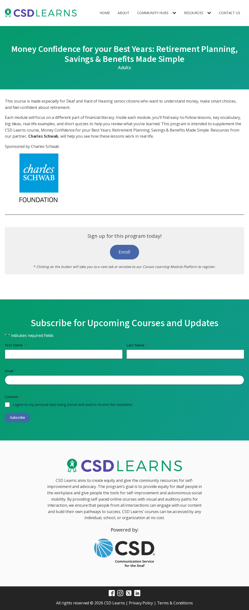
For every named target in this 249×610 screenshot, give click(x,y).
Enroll (124, 252)
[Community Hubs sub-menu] (175, 13)
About (124, 12)
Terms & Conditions (175, 603)
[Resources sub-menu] (210, 13)
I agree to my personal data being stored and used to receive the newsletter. (73, 404)
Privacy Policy (141, 603)
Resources (193, 12)
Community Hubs (153, 12)
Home (105, 12)
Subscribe (17, 417)
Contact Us (229, 12)
